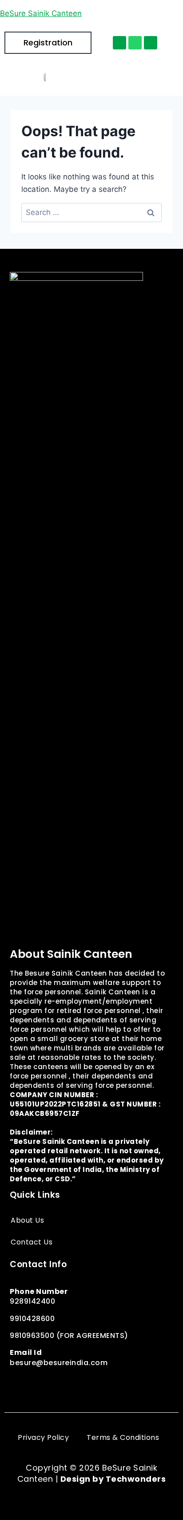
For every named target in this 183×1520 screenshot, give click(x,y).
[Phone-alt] (119, 42)
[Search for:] (91, 212)
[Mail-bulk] (150, 42)
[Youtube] (118, 1384)
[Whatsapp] (135, 42)
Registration (48, 42)
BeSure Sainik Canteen (41, 13)
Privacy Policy (43, 1437)
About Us (27, 1220)
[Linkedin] (98, 1384)
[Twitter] (59, 1384)
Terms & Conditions (123, 1437)
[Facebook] (19, 1384)
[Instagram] (39, 1384)
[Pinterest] (79, 1384)
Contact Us (31, 1242)
